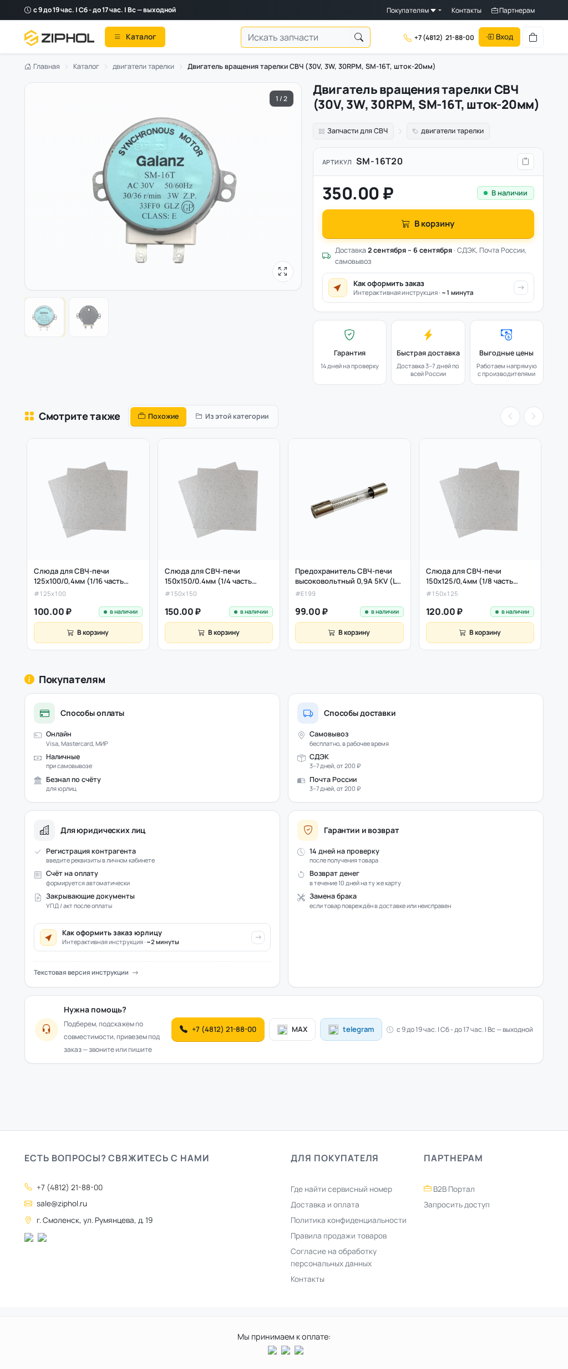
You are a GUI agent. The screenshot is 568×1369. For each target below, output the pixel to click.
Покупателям (408, 10)
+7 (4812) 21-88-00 (224, 1029)
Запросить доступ (457, 1205)
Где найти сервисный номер (341, 1189)
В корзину (434, 223)
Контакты (466, 10)
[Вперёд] (534, 417)
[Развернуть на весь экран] (282, 271)
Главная (46, 66)
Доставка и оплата (325, 1205)
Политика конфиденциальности (349, 1220)
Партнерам (516, 10)
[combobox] (294, 37)
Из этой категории (236, 416)
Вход (504, 37)
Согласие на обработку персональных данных (334, 1257)
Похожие (163, 416)
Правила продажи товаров (339, 1236)
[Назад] (510, 417)
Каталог (86, 66)
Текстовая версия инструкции (81, 972)
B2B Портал (453, 1189)
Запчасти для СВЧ (357, 131)
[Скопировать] (526, 161)
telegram (358, 1029)
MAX (299, 1029)
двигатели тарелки (143, 66)
